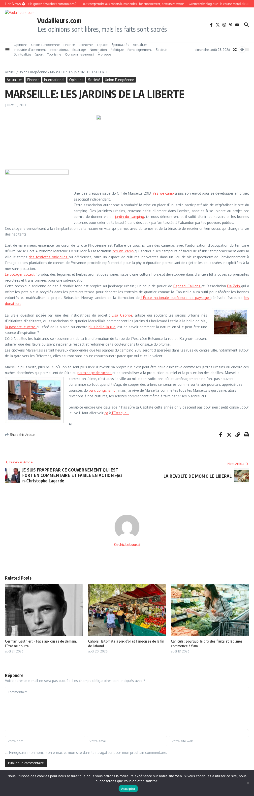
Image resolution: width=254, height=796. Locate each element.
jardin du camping (129, 216)
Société (161, 50)
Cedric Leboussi (127, 544)
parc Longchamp (103, 390)
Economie (86, 45)
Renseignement (139, 50)
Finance (69, 45)
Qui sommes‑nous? (79, 54)
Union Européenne (45, 45)
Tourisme (54, 54)
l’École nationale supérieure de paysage (175, 297)
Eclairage (79, 50)
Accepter (128, 789)
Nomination (98, 50)
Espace (102, 45)
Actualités (140, 45)
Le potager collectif (21, 274)
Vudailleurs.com (59, 20)
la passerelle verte (20, 327)
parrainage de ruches (94, 373)
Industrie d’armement (30, 50)
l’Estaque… (120, 413)
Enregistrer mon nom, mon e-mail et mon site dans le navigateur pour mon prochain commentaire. (88, 752)
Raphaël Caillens (187, 286)
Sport (39, 54)
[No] (247, 782)
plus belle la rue (102, 327)
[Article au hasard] (235, 50)
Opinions (21, 45)
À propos (105, 54)
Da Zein (234, 286)
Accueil (10, 72)
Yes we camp (164, 193)
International (59, 50)
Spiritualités (120, 45)
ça (106, 413)
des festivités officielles (49, 257)
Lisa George (122, 315)
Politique (117, 50)
